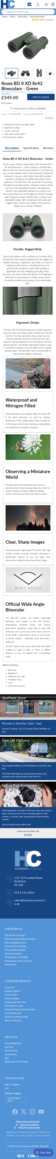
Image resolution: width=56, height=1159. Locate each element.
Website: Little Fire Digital (25, 1151)
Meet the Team (11, 1050)
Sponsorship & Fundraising (16, 1061)
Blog (7, 1058)
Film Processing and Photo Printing (20, 939)
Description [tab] (12, 148)
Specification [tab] (31, 148)
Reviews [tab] (48, 148)
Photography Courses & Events (18, 961)
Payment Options (12, 991)
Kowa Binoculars (37, 17)
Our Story (9, 1047)
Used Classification (13, 1013)
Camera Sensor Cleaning (15, 946)
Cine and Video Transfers (15, 950)
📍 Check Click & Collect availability (28, 108)
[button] (46, 4)
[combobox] (28, 11)
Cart (6, 1088)
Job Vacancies (11, 1054)
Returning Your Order (14, 1006)
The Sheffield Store (13, 1043)
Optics (13, 17)
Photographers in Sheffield (16, 957)
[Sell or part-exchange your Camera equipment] (28, 794)
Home (4, 17)
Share (50, 118)
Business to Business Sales (16, 1017)
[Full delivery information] (28, 749)
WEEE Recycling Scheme (29, 1127)
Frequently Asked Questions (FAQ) (20, 1009)
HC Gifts (28, 835)
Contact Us (10, 987)
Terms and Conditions (29, 1124)
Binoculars (22, 17)
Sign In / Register (12, 1084)
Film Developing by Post (15, 942)
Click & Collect (11, 995)
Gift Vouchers (11, 964)
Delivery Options (12, 998)
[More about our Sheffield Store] (28, 707)
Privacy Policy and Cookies (28, 1121)
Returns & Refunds (13, 1020)
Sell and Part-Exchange (15, 935)
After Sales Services (13, 953)
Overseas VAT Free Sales (15, 1002)
